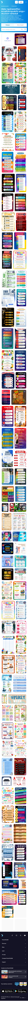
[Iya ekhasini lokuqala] (1, 2)
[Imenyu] (26, 2)
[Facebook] (12, 935)
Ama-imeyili (20, 25)
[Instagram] (16, 935)
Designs (8, 25)
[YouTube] (24, 935)
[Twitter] (20, 935)
